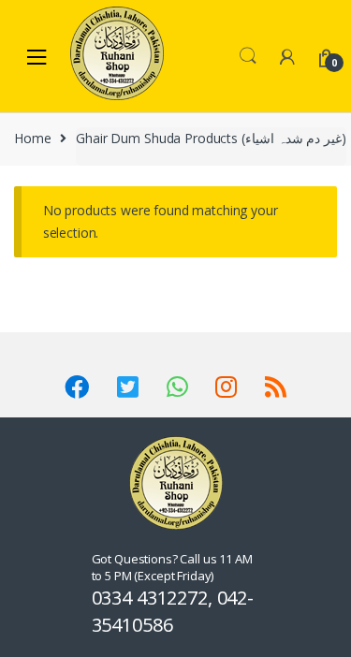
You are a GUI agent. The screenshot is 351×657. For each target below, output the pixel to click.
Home (32, 138)
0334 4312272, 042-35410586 (173, 611)
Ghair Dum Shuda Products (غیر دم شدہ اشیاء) (211, 138)
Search (248, 56)
